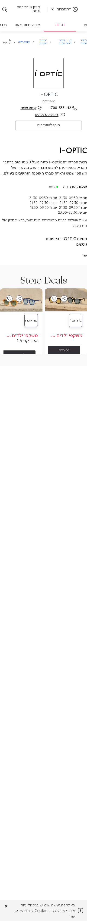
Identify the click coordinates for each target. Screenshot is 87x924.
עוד (72, 916)
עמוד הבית (84, 42)
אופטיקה (24, 42)
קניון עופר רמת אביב (64, 42)
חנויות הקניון (43, 42)
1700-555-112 (60, 108)
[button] (84, 255)
